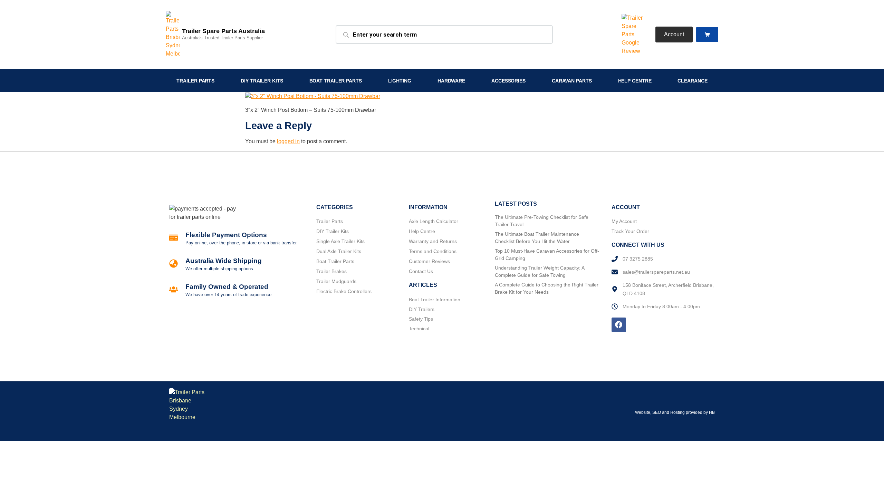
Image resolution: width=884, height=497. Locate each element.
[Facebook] (619, 325)
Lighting (399, 81)
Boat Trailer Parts (335, 81)
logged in (288, 141)
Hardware (451, 81)
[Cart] (707, 34)
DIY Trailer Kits (262, 81)
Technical (419, 328)
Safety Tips (421, 319)
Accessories (508, 81)
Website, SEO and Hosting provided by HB (675, 412)
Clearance (692, 81)
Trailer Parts (195, 81)
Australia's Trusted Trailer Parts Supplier (222, 37)
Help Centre (635, 81)
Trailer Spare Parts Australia (223, 31)
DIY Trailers (421, 309)
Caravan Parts (572, 81)
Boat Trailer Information (434, 299)
